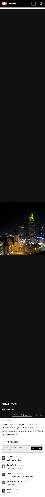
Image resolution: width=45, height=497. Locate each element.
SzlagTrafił (11, 465)
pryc (9, 490)
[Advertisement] (22, 31)
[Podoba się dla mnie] (25, 415)
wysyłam (36, 448)
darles (9, 473)
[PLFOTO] (8, 4)
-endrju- (10, 409)
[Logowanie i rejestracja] (41, 4)
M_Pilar (10, 457)
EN (3, 409)
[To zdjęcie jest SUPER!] (21, 415)
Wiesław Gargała (14, 481)
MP (3, 458)
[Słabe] (30, 415)
